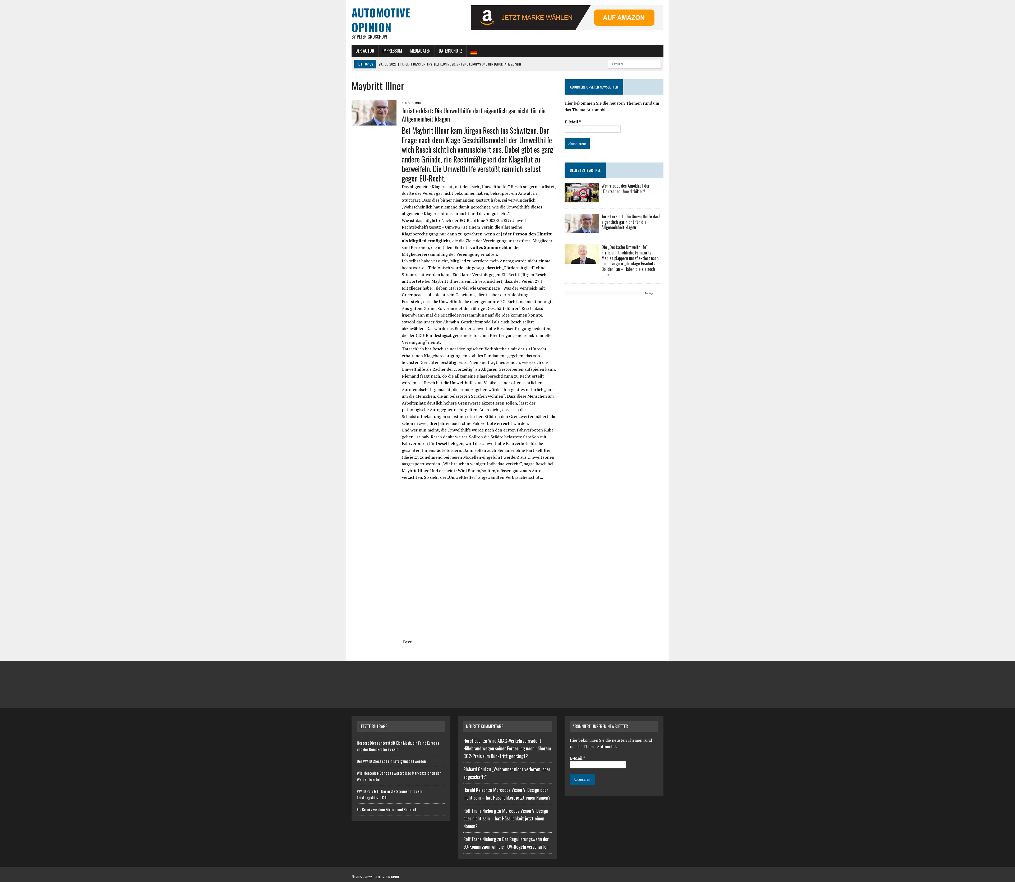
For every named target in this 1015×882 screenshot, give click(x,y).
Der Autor (365, 51)
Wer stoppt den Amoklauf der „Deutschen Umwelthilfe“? (626, 188)
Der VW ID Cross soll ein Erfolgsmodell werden (391, 761)
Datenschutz (450, 51)
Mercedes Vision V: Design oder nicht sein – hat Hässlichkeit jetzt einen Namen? (505, 818)
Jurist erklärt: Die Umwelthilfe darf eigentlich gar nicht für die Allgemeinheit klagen (474, 114)
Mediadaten (420, 51)
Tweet (408, 641)
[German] (474, 51)
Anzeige (649, 293)
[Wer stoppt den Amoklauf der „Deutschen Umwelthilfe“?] (582, 199)
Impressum (392, 51)
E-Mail (573, 122)
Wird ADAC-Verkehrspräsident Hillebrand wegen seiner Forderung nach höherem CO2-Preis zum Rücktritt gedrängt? (507, 748)
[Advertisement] (609, 333)
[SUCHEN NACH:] (634, 63)
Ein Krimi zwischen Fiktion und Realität (386, 809)
